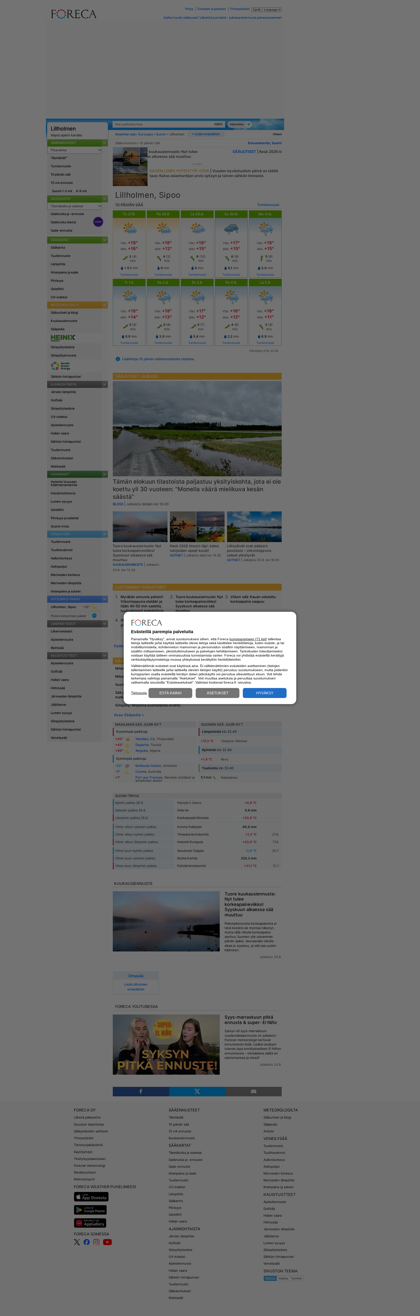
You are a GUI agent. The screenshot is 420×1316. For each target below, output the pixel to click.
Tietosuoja (139, 693)
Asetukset (217, 693)
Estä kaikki (170, 693)
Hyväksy (264, 693)
